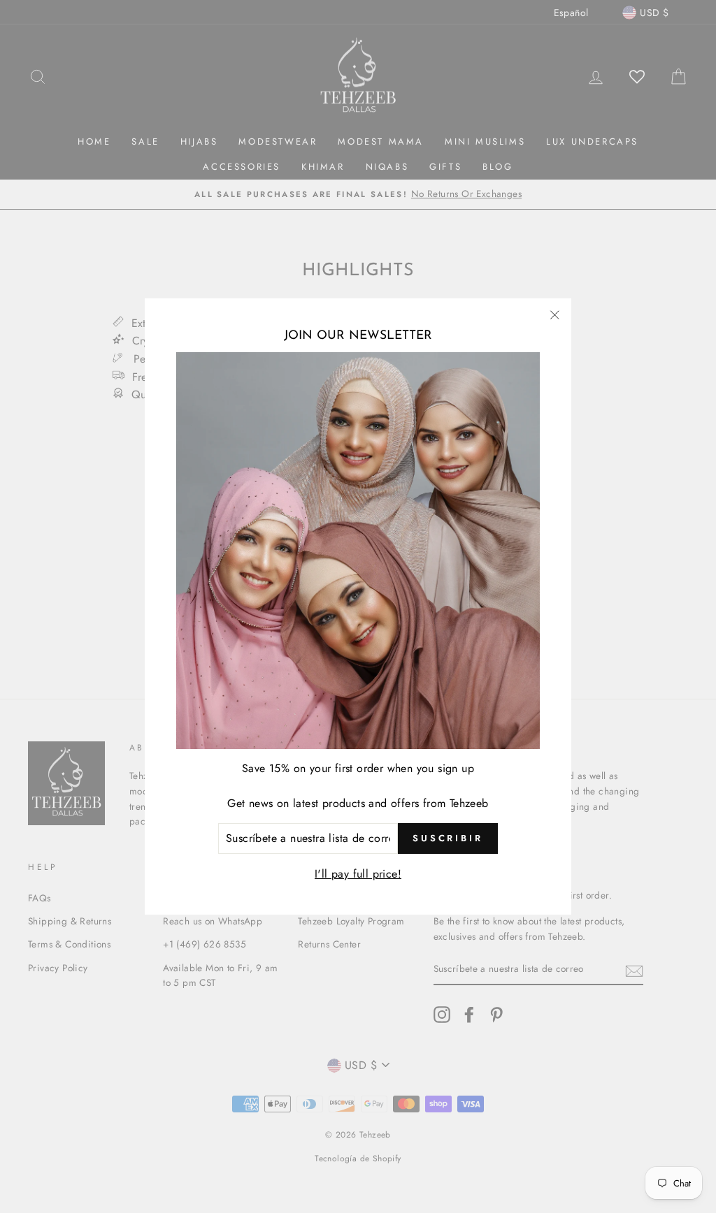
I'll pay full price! (358, 874)
